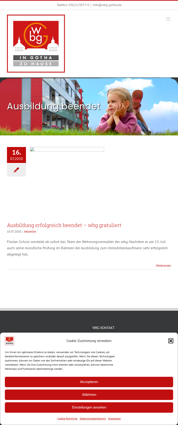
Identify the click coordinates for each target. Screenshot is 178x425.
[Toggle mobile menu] (168, 18)
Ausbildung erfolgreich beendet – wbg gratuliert (64, 225)
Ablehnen (89, 394)
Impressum (114, 418)
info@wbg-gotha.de (107, 5)
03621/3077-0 (79, 5)
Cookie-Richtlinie (67, 418)
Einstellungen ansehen (89, 407)
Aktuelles (30, 231)
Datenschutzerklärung (93, 418)
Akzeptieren (89, 382)
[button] (170, 341)
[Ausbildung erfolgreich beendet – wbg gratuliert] (67, 182)
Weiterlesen (163, 266)
